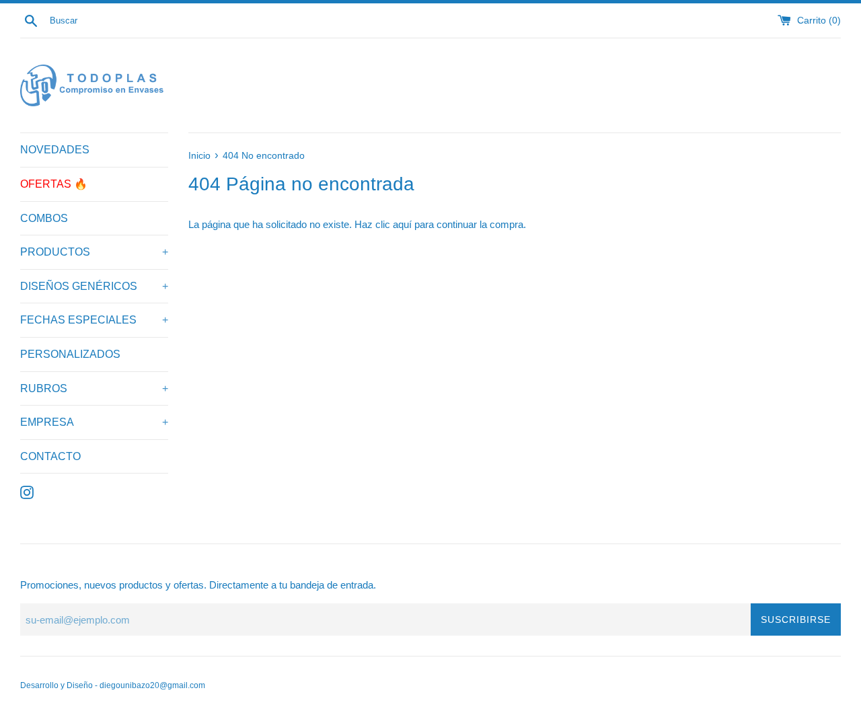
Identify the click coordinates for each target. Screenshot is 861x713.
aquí (402, 224)
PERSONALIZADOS (70, 354)
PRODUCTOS (94, 252)
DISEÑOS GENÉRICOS (94, 286)
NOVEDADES (54, 149)
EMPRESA (94, 422)
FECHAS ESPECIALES (94, 320)
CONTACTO (50, 456)
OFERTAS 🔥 (53, 184)
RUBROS (94, 388)
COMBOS (44, 218)
